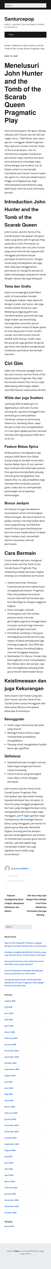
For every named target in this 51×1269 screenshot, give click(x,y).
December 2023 (12, 1200)
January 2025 (10, 1119)
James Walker (21, 868)
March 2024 (10, 1181)
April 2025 (9, 1100)
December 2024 (12, 1125)
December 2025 (12, 1050)
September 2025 (12, 1069)
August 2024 (10, 1150)
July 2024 (8, 1156)
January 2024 (10, 1194)
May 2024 (9, 1169)
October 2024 (10, 1138)
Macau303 (9, 1226)
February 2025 (11, 1113)
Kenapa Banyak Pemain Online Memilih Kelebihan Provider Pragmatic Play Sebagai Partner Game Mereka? (24, 982)
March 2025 (10, 1106)
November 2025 (12, 1057)
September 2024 (12, 1144)
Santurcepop (19, 18)
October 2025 (10, 1063)
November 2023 (12, 1206)
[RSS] (25, 1260)
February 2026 (11, 1038)
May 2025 (9, 1094)
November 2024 (12, 1131)
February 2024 (11, 1187)
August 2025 (10, 1075)
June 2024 (9, 1162)
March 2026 (10, 1032)
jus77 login (23, 815)
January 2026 (10, 1044)
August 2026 (10, 1001)
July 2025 (8, 1082)
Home (7, 45)
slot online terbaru (16, 880)
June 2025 (9, 1088)
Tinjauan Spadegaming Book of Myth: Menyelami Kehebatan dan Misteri (14, 903)
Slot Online (12, 876)
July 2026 (8, 1007)
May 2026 (9, 1019)
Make (17, 1251)
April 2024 (9, 1175)
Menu (11, 34)
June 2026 (9, 1013)
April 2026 (9, 1025)
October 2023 (10, 1212)
